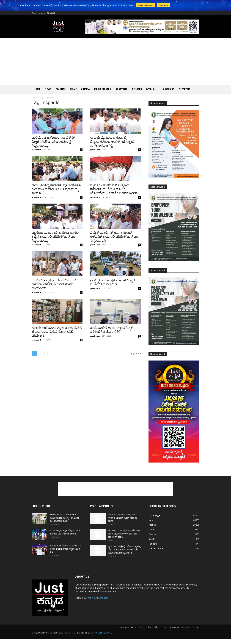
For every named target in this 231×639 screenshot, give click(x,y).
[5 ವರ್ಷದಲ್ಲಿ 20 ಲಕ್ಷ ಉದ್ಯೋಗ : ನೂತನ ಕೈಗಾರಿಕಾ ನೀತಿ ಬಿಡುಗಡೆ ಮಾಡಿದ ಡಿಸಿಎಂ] (39, 534)
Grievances (174, 627)
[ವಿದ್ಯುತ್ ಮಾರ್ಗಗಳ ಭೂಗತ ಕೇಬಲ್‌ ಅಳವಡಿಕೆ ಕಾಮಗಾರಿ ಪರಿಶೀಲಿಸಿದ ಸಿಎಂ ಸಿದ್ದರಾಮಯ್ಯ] (115, 216)
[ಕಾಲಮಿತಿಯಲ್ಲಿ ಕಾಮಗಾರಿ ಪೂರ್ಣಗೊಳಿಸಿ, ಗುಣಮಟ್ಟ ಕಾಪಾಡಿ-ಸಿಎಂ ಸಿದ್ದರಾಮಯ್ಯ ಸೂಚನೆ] (57, 168)
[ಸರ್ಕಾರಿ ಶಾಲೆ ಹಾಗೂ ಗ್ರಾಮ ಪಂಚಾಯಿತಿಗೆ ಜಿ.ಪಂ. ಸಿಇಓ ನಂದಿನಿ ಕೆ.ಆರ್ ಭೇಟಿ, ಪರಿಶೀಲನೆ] (57, 311)
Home (37, 89)
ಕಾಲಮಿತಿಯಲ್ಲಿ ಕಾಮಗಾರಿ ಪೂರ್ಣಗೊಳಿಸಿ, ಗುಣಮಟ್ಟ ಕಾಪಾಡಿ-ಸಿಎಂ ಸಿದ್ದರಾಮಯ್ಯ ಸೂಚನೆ (56, 189)
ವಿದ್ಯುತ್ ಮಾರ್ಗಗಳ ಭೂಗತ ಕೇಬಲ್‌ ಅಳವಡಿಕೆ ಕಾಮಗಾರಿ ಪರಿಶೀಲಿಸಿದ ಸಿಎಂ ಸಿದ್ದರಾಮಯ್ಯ (114, 236)
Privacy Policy (145, 627)
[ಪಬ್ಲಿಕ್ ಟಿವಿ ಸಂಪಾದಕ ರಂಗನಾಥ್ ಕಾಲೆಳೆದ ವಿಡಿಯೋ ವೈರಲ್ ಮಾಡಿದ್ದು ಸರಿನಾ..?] (98, 518)
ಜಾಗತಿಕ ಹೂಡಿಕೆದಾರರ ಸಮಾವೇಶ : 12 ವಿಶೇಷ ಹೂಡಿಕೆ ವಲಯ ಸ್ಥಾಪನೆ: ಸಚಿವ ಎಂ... (65, 548)
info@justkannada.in (98, 597)
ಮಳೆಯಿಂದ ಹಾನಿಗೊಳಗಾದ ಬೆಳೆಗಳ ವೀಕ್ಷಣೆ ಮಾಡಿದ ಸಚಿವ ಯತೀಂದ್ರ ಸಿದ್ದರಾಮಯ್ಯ (53, 141)
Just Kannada (70, 633)
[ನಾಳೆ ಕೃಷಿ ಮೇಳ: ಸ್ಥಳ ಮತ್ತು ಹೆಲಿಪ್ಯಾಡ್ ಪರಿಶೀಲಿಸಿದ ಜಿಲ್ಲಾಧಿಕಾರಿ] (115, 263)
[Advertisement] (115, 62)
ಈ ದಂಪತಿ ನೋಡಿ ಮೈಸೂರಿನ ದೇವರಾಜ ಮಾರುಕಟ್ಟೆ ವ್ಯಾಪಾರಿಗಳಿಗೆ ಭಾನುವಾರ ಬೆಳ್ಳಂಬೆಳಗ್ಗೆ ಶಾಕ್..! (124, 533)
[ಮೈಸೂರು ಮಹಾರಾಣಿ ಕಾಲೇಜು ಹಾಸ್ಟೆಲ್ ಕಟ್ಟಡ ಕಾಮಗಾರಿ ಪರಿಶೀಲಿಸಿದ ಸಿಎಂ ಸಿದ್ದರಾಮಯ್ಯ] (57, 216)
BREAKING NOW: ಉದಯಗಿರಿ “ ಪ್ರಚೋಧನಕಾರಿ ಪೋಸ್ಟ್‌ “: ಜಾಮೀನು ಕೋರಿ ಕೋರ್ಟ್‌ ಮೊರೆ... (64, 517)
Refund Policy (160, 627)
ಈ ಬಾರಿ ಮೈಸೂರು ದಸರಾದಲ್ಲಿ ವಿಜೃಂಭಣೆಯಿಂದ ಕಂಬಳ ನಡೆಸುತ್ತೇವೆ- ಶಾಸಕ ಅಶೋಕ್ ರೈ (113, 141)
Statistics (186, 627)
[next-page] (47, 353)
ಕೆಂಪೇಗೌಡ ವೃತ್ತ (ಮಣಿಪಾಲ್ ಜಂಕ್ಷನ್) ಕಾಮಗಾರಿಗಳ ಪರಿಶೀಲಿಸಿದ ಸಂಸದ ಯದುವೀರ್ (54, 284)
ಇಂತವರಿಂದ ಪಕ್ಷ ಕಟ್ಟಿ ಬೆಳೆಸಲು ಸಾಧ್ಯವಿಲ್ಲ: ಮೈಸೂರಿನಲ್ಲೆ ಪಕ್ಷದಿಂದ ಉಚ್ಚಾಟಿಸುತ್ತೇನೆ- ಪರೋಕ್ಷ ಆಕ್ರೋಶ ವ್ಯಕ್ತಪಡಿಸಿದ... (124, 549)
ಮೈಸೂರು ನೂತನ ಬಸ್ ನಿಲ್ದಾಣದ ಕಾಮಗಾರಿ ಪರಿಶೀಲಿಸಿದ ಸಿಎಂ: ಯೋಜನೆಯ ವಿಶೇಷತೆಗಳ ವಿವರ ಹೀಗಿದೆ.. (114, 189)
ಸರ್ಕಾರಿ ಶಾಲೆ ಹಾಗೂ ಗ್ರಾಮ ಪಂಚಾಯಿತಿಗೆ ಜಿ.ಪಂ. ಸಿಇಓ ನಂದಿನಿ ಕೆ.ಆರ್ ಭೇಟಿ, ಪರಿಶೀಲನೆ (57, 332)
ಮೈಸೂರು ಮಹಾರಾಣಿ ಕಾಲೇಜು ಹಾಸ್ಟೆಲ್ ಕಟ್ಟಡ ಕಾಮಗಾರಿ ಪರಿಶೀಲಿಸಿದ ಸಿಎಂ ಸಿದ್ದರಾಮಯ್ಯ (55, 236)
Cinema (85, 89)
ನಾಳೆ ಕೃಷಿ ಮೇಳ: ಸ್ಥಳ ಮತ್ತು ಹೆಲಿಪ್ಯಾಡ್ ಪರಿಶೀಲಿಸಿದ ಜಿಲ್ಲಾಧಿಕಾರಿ (113, 282)
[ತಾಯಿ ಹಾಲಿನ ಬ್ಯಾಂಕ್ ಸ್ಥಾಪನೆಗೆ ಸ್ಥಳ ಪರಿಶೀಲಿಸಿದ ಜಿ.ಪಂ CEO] (115, 311)
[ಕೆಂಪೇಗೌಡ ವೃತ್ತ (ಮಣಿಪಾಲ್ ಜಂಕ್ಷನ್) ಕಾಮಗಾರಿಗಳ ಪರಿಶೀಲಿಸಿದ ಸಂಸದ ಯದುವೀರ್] (57, 263)
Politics (61, 89)
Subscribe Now (145, 5)
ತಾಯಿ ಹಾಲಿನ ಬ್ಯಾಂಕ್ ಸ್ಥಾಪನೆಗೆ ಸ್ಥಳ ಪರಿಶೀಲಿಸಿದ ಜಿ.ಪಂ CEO (111, 330)
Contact (195, 627)
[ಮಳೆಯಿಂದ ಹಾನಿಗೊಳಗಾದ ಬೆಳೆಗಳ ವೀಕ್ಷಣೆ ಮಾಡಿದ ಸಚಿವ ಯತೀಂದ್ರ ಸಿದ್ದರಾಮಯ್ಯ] (57, 121)
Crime (73, 89)
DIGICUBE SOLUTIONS (103, 633)
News (48, 89)
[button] (226, 4)
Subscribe (168, 89)
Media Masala (102, 89)
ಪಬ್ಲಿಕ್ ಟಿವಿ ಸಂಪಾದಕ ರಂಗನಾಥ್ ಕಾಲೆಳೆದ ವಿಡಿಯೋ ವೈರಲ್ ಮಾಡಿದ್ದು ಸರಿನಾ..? (122, 517)
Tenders (137, 89)
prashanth (36, 149)
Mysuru (150, 89)
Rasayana (121, 89)
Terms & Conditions (127, 627)
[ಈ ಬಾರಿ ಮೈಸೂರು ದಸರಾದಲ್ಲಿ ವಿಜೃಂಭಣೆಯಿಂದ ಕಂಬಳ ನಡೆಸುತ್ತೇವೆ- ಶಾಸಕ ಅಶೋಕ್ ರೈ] (115, 121)
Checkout (163, 5)
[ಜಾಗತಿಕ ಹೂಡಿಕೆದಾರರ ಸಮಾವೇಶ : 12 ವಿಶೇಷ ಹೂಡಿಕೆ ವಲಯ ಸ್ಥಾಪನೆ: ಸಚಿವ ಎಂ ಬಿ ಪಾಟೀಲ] (39, 549)
